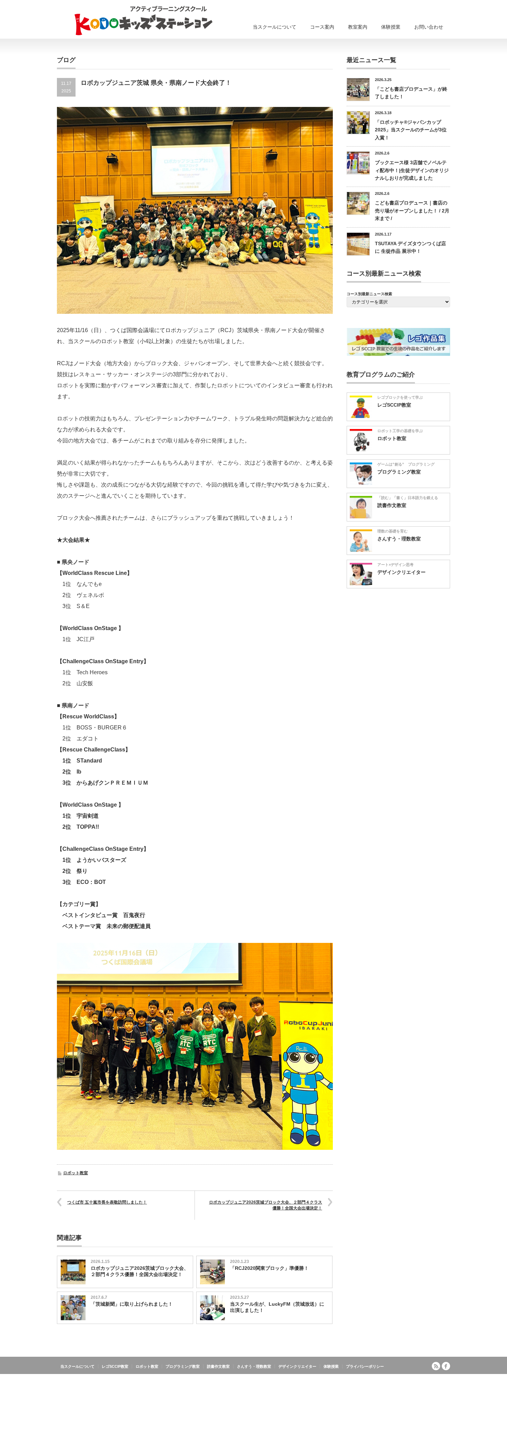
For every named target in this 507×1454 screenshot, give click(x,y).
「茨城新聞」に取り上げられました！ (132, 1304)
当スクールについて (274, 27)
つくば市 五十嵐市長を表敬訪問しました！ (107, 1202)
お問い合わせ (428, 27)
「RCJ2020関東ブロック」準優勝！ (269, 1268)
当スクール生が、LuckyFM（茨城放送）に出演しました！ (277, 1307)
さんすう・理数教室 (399, 538)
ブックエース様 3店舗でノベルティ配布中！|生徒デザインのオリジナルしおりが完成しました (412, 170)
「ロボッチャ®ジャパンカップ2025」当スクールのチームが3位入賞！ (411, 129)
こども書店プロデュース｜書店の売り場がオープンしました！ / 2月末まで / (412, 210)
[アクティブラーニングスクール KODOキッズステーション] (143, 20)
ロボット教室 (75, 1173)
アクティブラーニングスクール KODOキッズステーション (395, 1380)
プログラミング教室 (399, 472)
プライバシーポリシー (365, 1366)
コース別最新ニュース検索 (369, 294)
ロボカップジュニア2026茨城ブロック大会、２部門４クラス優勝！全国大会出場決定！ (265, 1205)
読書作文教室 (391, 505)
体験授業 (390, 27)
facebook (446, 1366)
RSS (436, 1366)
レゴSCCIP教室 (394, 405)
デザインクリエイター (401, 572)
